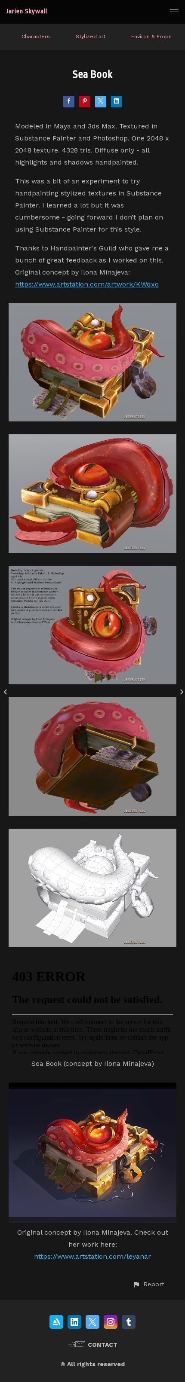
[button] (148, 1284)
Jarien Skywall (26, 11)
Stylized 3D (90, 37)
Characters (36, 37)
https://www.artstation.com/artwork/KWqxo (87, 284)
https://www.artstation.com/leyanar (92, 1256)
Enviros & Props (151, 37)
